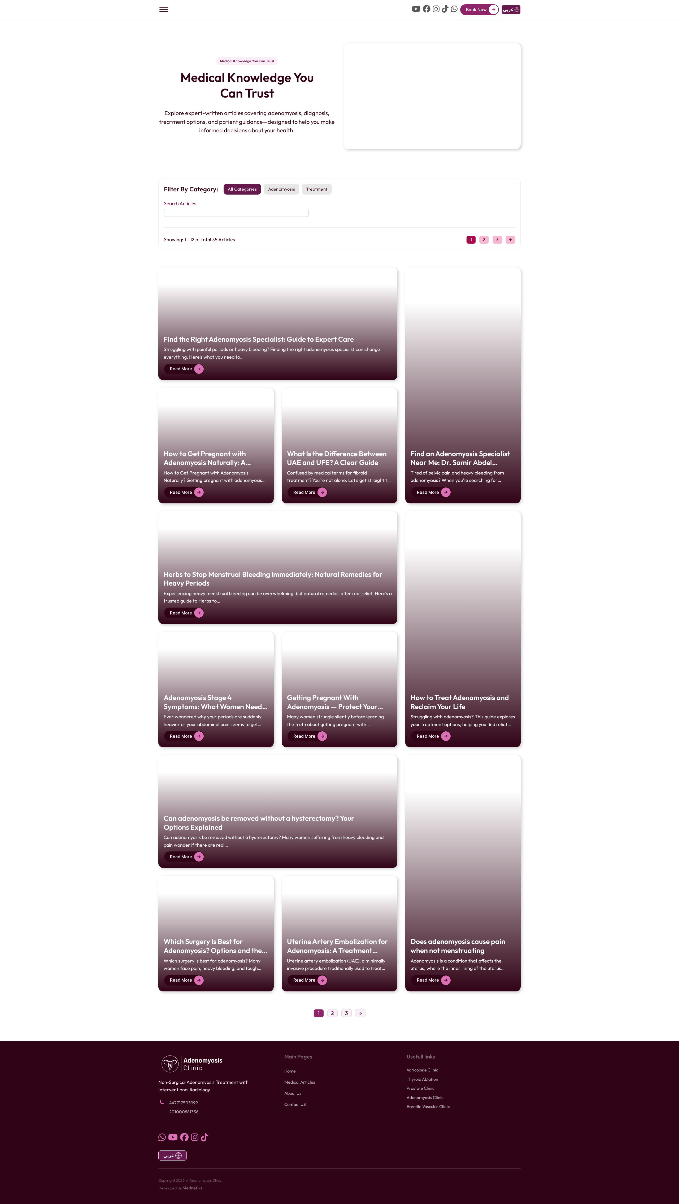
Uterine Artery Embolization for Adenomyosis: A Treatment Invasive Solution (337, 950)
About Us (292, 1093)
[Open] (163, 9)
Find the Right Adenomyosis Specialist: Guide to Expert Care (259, 339)
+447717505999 (182, 1102)
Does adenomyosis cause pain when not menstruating (458, 946)
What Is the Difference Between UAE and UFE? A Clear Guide (337, 458)
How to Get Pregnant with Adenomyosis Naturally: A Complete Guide (205, 462)
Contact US (295, 1104)
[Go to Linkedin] (454, 9)
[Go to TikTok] (445, 9)
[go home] (339, 9)
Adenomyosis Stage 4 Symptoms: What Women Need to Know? (213, 706)
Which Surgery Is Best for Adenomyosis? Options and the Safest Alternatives (213, 950)
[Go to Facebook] (426, 9)
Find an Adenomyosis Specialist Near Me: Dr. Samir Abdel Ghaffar (460, 462)
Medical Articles (299, 1082)
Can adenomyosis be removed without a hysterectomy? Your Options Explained (259, 823)
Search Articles (180, 203)
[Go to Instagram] (436, 9)
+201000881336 (182, 1111)
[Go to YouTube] (416, 9)
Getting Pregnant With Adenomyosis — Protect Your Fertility (332, 706)
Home (290, 1071)
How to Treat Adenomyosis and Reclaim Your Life (460, 702)
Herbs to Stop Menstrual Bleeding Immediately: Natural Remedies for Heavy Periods (273, 579)
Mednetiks (192, 1187)
